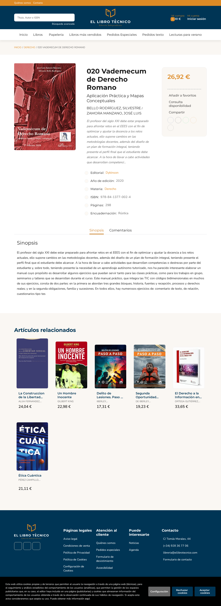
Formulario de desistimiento (105, 559)
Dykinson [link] (112, 173)
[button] (178, 17)
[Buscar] (69, 17)
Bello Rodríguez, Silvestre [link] (114, 108)
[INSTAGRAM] (27, 546)
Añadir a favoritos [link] (182, 95)
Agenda (134, 550)
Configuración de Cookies (73, 569)
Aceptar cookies (205, 591)
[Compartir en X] (178, 120)
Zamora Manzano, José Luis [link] (114, 113)
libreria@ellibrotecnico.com (180, 553)
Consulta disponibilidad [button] (180, 104)
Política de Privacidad (76, 553)
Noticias (134, 543)
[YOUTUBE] (36, 546)
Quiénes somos (22, 3)
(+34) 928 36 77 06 (175, 546)
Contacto (38, 3)
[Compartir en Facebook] (170, 120)
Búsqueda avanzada (63, 24)
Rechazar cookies (182, 591)
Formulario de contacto (177, 559)
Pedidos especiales (108, 550)
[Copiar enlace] (170, 128)
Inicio (17, 47)
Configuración (159, 591)
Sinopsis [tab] (96, 230)
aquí (87, 598)
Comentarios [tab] (120, 230)
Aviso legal (70, 539)
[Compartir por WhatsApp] (186, 120)
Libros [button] (38, 35)
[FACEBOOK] (18, 546)
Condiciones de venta (76, 546)
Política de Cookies (75, 559)
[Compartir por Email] (193, 120)
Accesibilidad (104, 568)
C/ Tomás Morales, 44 (177, 539)
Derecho (29, 47)
